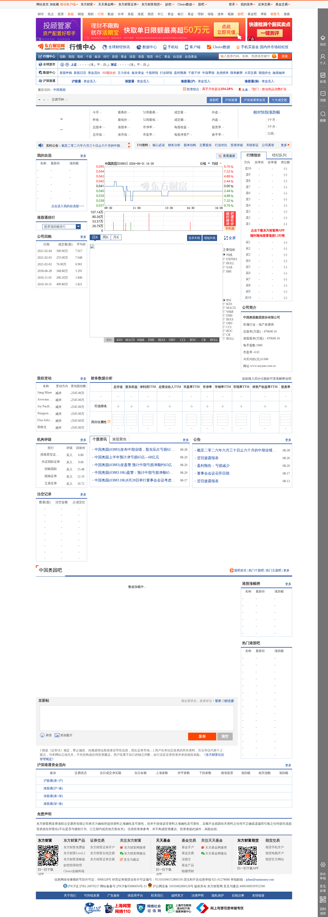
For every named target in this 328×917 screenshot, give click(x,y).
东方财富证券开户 (102, 847)
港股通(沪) (188, 81)
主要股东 (205, 145)
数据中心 (149, 47)
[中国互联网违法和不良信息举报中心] (220, 908)
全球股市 (49, 64)
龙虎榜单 (222, 73)
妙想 (168, 4)
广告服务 (113, 895)
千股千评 (194, 73)
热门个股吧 (256, 570)
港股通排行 (46, 217)
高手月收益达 (217, 89)
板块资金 (138, 73)
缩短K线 (210, 238)
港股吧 (214, 100)
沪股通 (76, 81)
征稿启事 (238, 895)
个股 (89, 56)
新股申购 (66, 73)
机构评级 (44, 439)
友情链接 (258, 895)
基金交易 (188, 853)
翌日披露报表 (208, 458)
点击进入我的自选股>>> (67, 206)
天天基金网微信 (216, 853)
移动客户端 (68, 4)
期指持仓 (265, 73)
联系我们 (157, 895)
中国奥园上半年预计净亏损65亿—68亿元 (127, 457)
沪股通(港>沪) (53, 780)
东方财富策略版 (74, 859)
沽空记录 (44, 494)
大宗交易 (250, 73)
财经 (41, 14)
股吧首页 (240, 570)
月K (116, 237)
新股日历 (80, 73)
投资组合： (194, 89)
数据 (111, 14)
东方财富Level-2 (74, 853)
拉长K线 (194, 238)
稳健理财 (188, 871)
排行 (106, 56)
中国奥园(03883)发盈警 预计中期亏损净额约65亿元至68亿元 (136, 465)
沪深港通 (49, 81)
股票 (61, 14)
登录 (218, 701)
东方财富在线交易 (102, 853)
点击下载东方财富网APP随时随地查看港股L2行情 (267, 233)
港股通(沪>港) (53, 788)
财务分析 (174, 145)
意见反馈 (323, 888)
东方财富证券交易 (102, 859)
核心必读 (158, 145)
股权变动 (44, 378)
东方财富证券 (127, 4)
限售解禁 (236, 73)
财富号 (275, 14)
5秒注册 (228, 701)
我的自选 (44, 155)
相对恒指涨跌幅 (266, 112)
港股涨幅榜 (251, 584)
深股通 (129, 81)
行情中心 (49, 56)
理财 (201, 14)
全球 (121, 14)
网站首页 (42, 4)
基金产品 (188, 865)
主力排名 (124, 73)
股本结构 (190, 145)
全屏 (232, 238)
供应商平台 (135, 895)
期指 (81, 14)
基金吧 (252, 14)
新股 (71, 14)
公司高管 (268, 145)
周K (105, 237)
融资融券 (279, 73)
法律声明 (197, 895)
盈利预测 (180, 73)
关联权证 (252, 145)
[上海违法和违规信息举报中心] (179, 908)
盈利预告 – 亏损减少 (213, 466)
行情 (101, 14)
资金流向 (94, 73)
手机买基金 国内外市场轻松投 (265, 47)
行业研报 (166, 73)
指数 (63, 56)
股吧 (241, 14)
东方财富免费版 (74, 847)
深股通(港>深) (53, 796)
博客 (264, 14)
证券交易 (264, 4)
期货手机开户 (274, 847)
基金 (191, 14)
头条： (246, 90)
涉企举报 (323, 876)
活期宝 (186, 859)
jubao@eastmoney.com (260, 879)
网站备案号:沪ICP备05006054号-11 (124, 886)
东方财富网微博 (135, 847)
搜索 (287, 14)
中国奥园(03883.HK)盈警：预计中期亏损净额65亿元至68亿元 (136, 473)
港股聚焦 (119, 439)
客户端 (195, 47)
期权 (91, 14)
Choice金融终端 (74, 871)
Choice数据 (221, 47)
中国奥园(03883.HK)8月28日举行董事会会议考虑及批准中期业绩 (136, 480)
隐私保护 (218, 895)
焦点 (51, 14)
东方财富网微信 (135, 853)
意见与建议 (131, 859)
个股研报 (152, 73)
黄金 (171, 14)
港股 (141, 14)
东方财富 (45, 840)
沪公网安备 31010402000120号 (173, 886)
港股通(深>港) (53, 803)
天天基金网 (106, 4)
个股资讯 (100, 439)
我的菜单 (247, 4)
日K (95, 237)
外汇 (161, 14)
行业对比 (221, 145)
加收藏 (54, 4)
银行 (181, 14)
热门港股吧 (251, 643)
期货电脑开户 (274, 853)
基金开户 (188, 847)
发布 (202, 736)
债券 (221, 14)
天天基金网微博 (216, 847)
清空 (225, 736)
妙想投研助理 (73, 865)
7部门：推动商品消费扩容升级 (272, 89)
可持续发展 (91, 895)
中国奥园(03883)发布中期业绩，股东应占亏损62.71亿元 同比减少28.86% (136, 449)
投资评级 (237, 145)
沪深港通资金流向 (51, 765)
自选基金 (191, 56)
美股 (131, 14)
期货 (151, 14)
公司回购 (44, 236)
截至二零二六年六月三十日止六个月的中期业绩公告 (93, 145)
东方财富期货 (248, 840)
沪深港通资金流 (254, 100)
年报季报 (208, 73)
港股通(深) (252, 81)
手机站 (173, 47)
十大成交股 (279, 100)
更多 (284, 145)
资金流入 (90, 81)
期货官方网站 (274, 859)
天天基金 (163, 840)
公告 (197, 439)
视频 (231, 14)
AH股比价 (109, 73)
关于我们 (70, 895)
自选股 (177, 56)
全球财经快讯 (119, 47)
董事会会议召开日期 (213, 473)
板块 (98, 56)
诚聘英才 (177, 895)
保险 (211, 14)
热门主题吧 (273, 570)
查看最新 (229, 156)
